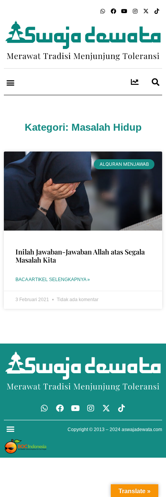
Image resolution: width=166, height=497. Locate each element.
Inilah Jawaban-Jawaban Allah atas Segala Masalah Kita (80, 256)
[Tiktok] (156, 11)
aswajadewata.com (142, 429)
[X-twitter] (146, 11)
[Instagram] (135, 11)
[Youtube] (124, 11)
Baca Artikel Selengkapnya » (52, 279)
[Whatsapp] (102, 11)
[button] (10, 82)
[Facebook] (113, 11)
